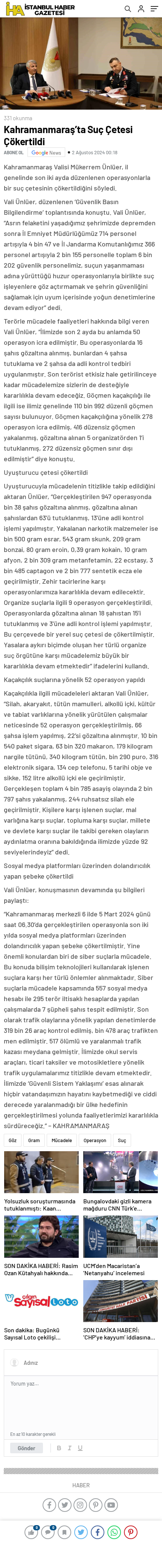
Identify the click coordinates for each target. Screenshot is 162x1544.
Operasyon (95, 1140)
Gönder (26, 1448)
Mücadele (62, 1140)
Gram (34, 1140)
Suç (122, 1140)
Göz (13, 1140)
